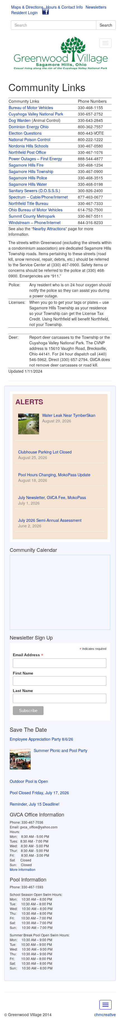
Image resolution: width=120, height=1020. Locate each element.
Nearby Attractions (49, 228)
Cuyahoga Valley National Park (36, 114)
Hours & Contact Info (64, 7)
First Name (23, 673)
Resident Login (24, 12)
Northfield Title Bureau (28, 203)
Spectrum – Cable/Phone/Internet (38, 197)
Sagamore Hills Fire (26, 165)
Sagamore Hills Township (31, 171)
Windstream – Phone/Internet (35, 222)
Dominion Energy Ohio (29, 126)
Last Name (23, 690)
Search (106, 25)
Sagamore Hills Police (28, 178)
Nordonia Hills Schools (28, 146)
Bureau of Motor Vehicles (31, 107)
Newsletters (96, 7)
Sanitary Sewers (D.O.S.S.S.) (34, 190)
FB (45, 11)
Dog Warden (20, 120)
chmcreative (105, 1014)
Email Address (28, 655)
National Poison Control (29, 139)
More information (22, 869)
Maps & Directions (27, 7)
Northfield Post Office (27, 152)
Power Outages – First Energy (35, 158)
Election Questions (25, 133)
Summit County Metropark (32, 216)
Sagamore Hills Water (28, 184)
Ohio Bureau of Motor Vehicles (36, 209)
